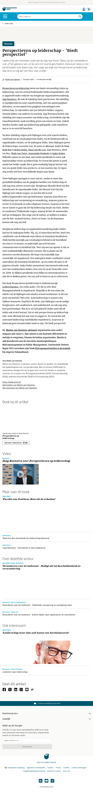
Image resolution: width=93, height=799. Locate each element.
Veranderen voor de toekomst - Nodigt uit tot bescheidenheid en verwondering (41, 567)
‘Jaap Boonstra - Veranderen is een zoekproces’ (24, 548)
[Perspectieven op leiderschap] (10, 418)
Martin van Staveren (12, 79)
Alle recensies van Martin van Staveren (19, 388)
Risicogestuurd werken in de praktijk (52, 348)
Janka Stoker (58, 153)
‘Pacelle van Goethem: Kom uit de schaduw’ (29, 499)
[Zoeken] (80, 16)
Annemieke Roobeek (38, 153)
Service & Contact (54, 771)
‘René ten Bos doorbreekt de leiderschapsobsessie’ (26, 538)
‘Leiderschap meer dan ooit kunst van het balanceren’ (35, 633)
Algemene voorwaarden (36, 768)
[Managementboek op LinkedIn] (40, 781)
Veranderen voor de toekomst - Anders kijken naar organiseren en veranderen (38, 615)
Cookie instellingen (79, 768)
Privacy (58, 768)
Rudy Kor (7, 149)
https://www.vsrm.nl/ (11, 382)
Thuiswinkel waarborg (16, 768)
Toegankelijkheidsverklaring (34, 771)
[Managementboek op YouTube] (46, 781)
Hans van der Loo (37, 149)
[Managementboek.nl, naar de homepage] (9, 10)
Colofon (50, 768)
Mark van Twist (19, 153)
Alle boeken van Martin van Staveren (18, 385)
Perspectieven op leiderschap (16, 88)
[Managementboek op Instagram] (52, 781)
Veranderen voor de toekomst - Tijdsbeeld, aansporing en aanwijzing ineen (37, 605)
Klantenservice (10, 713)
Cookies (66, 768)
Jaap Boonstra (9, 99)
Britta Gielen (20, 149)
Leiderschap (8, 23)
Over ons (66, 771)
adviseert (32, 330)
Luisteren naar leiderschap (14, 672)
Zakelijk (6, 719)
